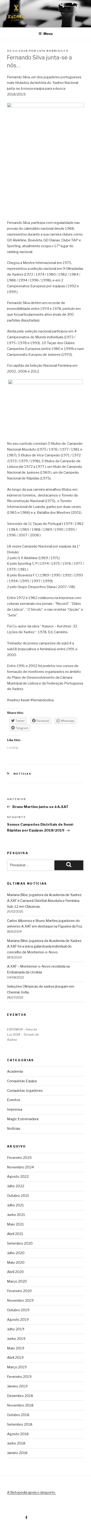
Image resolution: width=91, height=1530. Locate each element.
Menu (48, 34)
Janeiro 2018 (17, 1453)
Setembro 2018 (19, 1424)
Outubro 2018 (18, 1415)
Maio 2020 (15, 1262)
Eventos (13, 1100)
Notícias (23, 773)
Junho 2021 (16, 1215)
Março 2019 (17, 1367)
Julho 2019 (15, 1329)
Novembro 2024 (20, 1167)
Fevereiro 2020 (19, 1291)
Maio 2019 (15, 1348)
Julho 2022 (15, 1186)
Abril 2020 (15, 1272)
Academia (15, 1071)
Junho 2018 (16, 1443)
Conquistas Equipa (22, 1081)
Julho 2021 (15, 1205)
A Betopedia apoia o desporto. (31, 1492)
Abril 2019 (15, 1357)
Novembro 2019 (20, 1300)
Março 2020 (17, 1281)
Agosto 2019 (18, 1320)
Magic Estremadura (22, 1119)
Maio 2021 (15, 1224)
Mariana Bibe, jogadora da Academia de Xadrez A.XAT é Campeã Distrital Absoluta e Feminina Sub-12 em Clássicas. (44, 901)
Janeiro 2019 (17, 1386)
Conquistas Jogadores (25, 1090)
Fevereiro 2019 (19, 1377)
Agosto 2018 (18, 1434)
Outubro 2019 (18, 1310)
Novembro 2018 (20, 1405)
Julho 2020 (15, 1253)
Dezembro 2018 (20, 1396)
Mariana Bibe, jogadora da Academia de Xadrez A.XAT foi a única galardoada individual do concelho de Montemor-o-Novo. (44, 947)
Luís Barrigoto (53, 50)
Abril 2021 (15, 1234)
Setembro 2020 (20, 1243)
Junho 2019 (16, 1339)
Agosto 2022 (18, 1176)
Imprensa (14, 1109)
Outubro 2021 (18, 1196)
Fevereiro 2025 (19, 1158)
